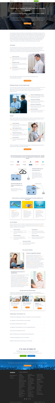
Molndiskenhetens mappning (14, 210)
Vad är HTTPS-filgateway (39, 390)
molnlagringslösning (24, 283)
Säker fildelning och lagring (30, 394)
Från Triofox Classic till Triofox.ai (40, 382)
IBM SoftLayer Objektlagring (30, 378)
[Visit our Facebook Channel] (28, 398)
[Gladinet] (12, 1)
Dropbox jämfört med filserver (40, 374)
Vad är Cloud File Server (39, 388)
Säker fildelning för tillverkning (22, 386)
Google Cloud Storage (30, 374)
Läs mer (15, 307)
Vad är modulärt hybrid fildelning (40, 394)
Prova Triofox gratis (27, 23)
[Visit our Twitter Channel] (24, 398)
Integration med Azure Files (21, 395)
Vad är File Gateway (39, 389)
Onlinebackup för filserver (30, 395)
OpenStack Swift (29, 377)
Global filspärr (25, 210)
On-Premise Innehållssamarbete (31, 383)
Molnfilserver (38, 383)
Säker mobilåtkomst (38, 210)
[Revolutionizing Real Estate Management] (17, 261)
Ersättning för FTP (20, 387)
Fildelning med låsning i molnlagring (22, 381)
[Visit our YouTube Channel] (26, 398)
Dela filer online (29, 390)
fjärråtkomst (31, 263)
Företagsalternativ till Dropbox (40, 375)
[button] (27, 317)
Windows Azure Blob (21, 392)
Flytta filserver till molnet (30, 389)
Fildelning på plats (21, 375)
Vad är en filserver (38, 384)
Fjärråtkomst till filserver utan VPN (31, 388)
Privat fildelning (20, 374)
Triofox (40, 256)
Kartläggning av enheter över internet (22, 380)
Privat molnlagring (29, 384)
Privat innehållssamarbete (30, 382)
